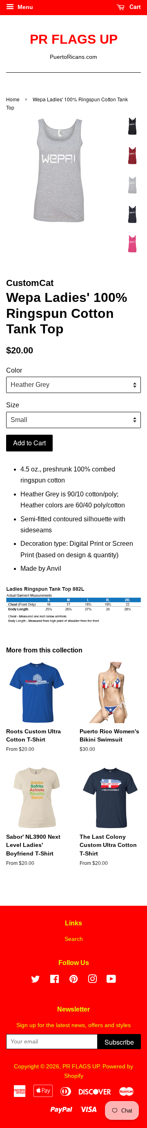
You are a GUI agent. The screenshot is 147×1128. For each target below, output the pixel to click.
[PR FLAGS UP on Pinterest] (73, 981)
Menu (24, 7)
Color (14, 370)
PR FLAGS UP (74, 39)
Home (13, 99)
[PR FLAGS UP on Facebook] (54, 981)
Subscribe (119, 1042)
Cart (134, 6)
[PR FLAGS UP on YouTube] (111, 981)
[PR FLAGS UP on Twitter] (35, 981)
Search (74, 939)
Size (12, 405)
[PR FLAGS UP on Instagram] (92, 981)
